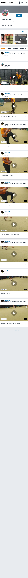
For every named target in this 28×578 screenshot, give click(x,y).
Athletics (15, 48)
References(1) (23, 48)
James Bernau (7, 52)
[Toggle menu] (26, 2)
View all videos (22, 31)
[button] (25, 87)
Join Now (19, 15)
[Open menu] (25, 87)
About (9, 48)
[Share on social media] (24, 15)
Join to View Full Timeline (14, 331)
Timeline (3, 48)
